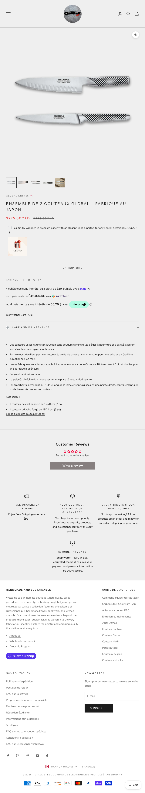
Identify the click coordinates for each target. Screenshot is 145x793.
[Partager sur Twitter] (29, 280)
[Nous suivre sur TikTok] (47, 755)
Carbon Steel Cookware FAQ (119, 604)
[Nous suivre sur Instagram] (18, 755)
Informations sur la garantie (22, 719)
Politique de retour (17, 687)
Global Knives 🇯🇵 (19, 195)
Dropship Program (20, 646)
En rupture (72, 268)
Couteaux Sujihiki (112, 654)
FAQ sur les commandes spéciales (26, 731)
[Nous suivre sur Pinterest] (27, 755)
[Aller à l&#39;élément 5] (59, 182)
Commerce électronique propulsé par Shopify (87, 774)
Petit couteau (110, 648)
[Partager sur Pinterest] (34, 280)
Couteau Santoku (112, 629)
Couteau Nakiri (110, 641)
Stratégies (12, 725)
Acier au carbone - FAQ (116, 610)
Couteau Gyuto (111, 635)
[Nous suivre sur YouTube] (37, 755)
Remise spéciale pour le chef (22, 706)
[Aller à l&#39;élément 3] (35, 182)
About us (15, 635)
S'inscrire (99, 708)
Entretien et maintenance (116, 616)
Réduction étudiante (17, 712)
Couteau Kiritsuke (112, 660)
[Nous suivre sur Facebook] (8, 755)
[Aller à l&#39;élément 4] (47, 182)
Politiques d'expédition (19, 681)
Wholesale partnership (22, 641)
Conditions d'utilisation (19, 738)
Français (89, 766)
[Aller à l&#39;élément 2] (23, 182)
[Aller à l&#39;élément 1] (11, 182)
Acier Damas (109, 623)
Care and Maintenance (31, 327)
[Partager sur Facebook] (23, 280)
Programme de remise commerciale (26, 700)
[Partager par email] (39, 280)
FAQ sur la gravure (17, 694)
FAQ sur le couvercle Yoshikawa (25, 744)
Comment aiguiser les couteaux (120, 598)
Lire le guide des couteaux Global (25, 414)
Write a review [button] (72, 466)
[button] (72, 296)
